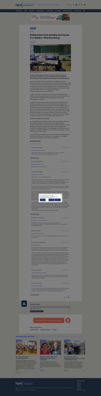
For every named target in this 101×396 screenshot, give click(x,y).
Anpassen (42, 199)
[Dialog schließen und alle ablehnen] (61, 194)
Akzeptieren (57, 199)
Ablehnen (51, 199)
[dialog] (50, 198)
